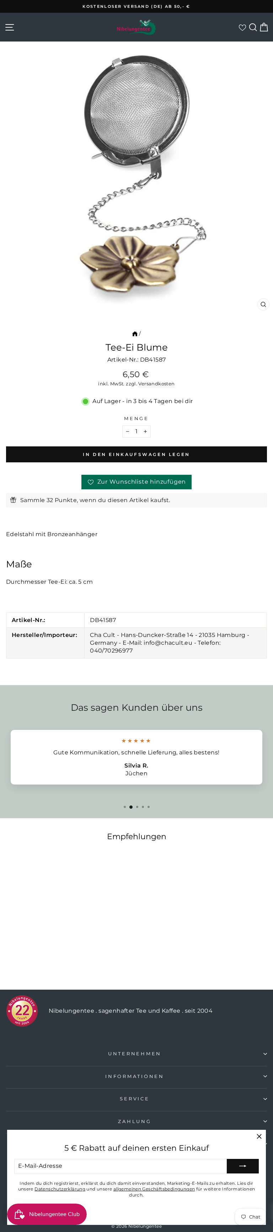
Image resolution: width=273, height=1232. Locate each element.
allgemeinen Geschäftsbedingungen (154, 1189)
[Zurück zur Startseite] (135, 333)
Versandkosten (156, 383)
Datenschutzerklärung (59, 1189)
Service (134, 1098)
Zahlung (134, 1121)
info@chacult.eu (168, 642)
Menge (136, 418)
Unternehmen (134, 1053)
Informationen (134, 1076)
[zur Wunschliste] (242, 27)
